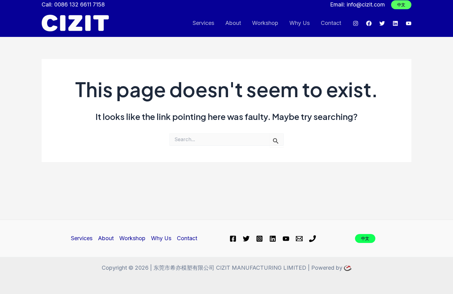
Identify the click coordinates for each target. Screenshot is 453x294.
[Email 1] (299, 238)
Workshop (265, 23)
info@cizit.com (366, 4)
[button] (401, 4)
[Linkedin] (395, 23)
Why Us (299, 23)
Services (203, 23)
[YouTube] (408, 23)
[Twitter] (382, 23)
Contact (331, 23)
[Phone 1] (312, 238)
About (233, 23)
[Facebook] (369, 23)
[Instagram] (355, 23)
